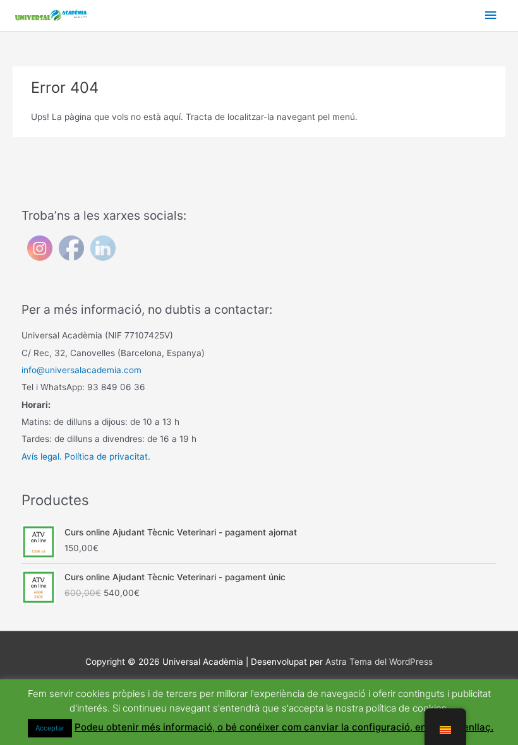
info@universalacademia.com (81, 370)
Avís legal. (41, 456)
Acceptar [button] (49, 728)
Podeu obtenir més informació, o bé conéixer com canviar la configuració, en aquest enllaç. (284, 727)
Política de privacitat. (107, 456)
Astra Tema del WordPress (379, 662)
